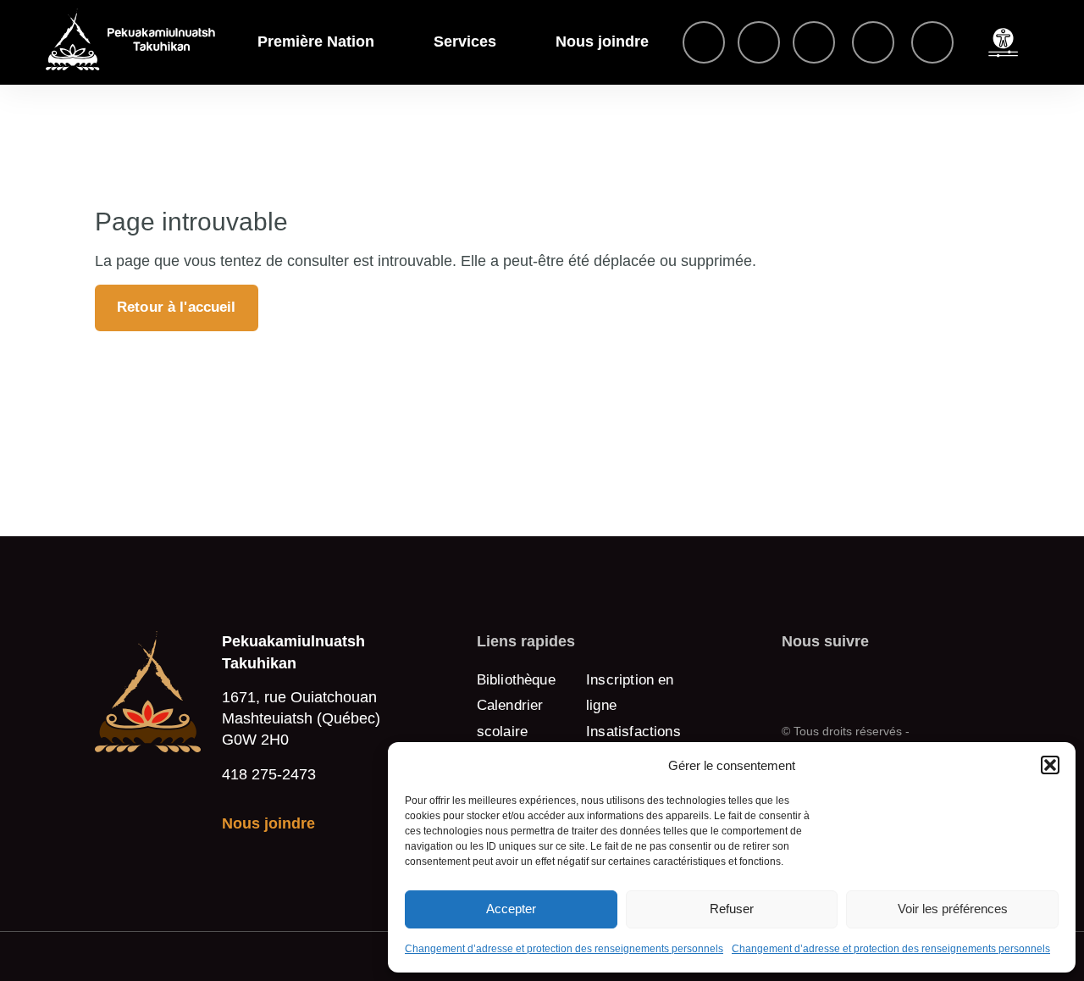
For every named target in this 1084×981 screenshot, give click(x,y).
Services (465, 41)
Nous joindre (602, 41)
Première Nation (315, 41)
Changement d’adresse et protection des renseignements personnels (564, 949)
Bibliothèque (516, 680)
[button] (1050, 765)
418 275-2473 (269, 774)
